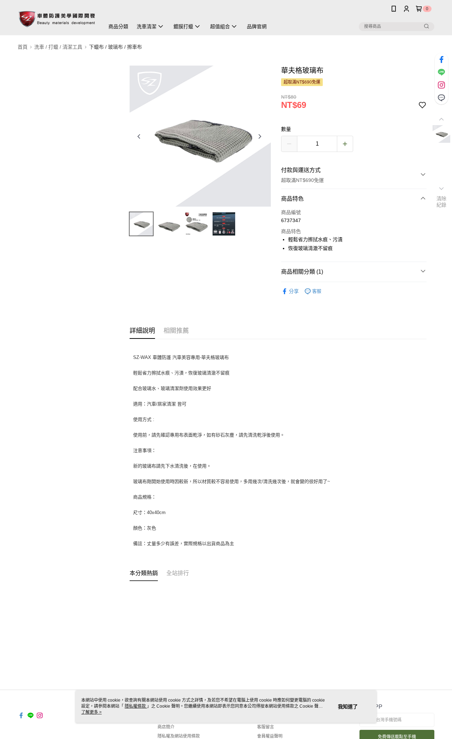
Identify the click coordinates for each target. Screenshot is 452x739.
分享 (294, 291)
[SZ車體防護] (57, 18)
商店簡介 (165, 727)
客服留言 (265, 727)
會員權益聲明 (269, 736)
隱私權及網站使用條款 (178, 736)
